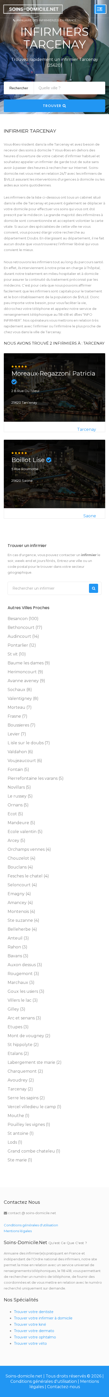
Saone (89, 516)
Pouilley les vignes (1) (29, 1124)
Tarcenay (86, 429)
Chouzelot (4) (21, 858)
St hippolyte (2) (23, 1044)
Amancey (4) (20, 902)
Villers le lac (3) (23, 1000)
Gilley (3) (16, 1009)
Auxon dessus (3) (25, 964)
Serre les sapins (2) (26, 1097)
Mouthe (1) (18, 1115)
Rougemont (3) (23, 973)
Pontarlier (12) (22, 645)
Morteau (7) (20, 707)
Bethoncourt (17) (25, 627)
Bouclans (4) (20, 867)
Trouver (53, 105)
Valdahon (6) (20, 751)
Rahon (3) (17, 947)
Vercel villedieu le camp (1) (34, 1106)
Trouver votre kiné (30, 1324)
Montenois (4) (21, 911)
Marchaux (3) (21, 982)
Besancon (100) (23, 618)
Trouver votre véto (30, 1343)
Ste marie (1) (20, 1160)
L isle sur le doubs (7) (29, 742)
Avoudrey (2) (21, 1080)
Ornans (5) (18, 805)
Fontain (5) (18, 769)
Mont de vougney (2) (29, 1035)
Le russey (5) (20, 796)
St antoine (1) (21, 1133)
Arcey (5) (16, 840)
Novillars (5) (19, 787)
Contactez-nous (63, 1386)
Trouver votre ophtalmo (35, 1337)
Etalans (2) (18, 1053)
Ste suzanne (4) (23, 920)
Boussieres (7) (21, 725)
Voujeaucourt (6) (25, 760)
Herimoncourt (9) (25, 671)
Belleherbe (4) (22, 929)
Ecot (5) (15, 813)
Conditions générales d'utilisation (31, 1225)
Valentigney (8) (23, 698)
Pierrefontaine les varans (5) (36, 778)
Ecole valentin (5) (25, 831)
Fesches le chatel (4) (28, 876)
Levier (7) (17, 734)
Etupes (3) (18, 1026)
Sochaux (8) (20, 689)
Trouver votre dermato (34, 1331)
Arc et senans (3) (24, 1018)
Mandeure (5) (21, 822)
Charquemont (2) (25, 1071)
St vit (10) (17, 654)
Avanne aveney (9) (26, 680)
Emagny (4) (19, 893)
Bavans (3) (18, 955)
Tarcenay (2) (20, 1089)
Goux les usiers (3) (26, 991)
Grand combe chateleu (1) (34, 1151)
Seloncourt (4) (22, 884)
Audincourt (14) (23, 636)
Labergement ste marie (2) (35, 1062)
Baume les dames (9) (29, 663)
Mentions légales (18, 1231)
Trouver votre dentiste (33, 1312)
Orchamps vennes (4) (29, 849)
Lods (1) (15, 1142)
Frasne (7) (17, 716)
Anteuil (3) (18, 938)
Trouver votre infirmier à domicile (43, 1318)
